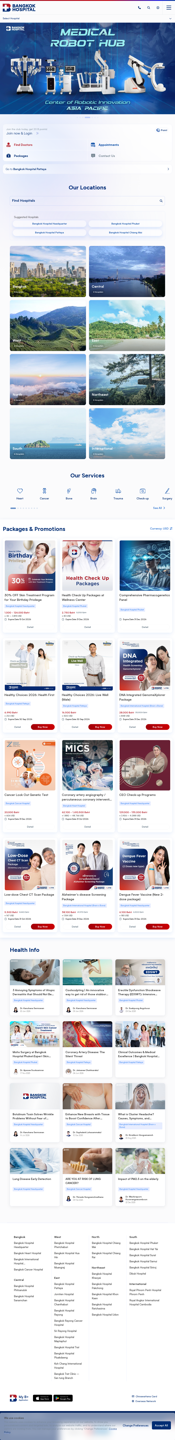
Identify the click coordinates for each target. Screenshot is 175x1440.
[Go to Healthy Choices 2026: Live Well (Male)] (87, 665)
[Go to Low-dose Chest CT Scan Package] (30, 865)
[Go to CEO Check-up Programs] (145, 765)
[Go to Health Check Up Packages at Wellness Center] (87, 565)
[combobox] (97, 201)
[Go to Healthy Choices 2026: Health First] (30, 665)
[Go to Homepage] (19, 8)
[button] (139, 7)
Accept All (161, 1425)
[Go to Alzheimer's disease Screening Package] (87, 865)
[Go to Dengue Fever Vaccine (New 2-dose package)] (145, 865)
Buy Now (43, 726)
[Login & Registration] (158, 7)
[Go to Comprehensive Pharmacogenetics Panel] (145, 565)
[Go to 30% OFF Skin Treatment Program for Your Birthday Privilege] (30, 565)
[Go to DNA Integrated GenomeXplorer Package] (145, 665)
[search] (148, 7)
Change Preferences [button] (136, 1425)
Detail (30, 627)
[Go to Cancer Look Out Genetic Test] (30, 765)
